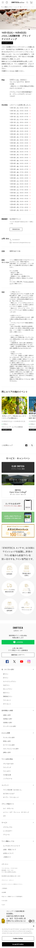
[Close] (33, 926)
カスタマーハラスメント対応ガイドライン (12, 884)
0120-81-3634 (14, 868)
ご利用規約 (4, 888)
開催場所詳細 (16, 229)
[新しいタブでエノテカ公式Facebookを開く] (7, 661)
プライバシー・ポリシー (8, 880)
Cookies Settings (18, 938)
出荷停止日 (10, 872)
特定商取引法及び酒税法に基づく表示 (11, 876)
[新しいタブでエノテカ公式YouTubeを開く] (21, 661)
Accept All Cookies (18, 944)
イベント (26, 7)
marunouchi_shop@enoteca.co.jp (21, 242)
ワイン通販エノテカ (6, 7)
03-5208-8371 (16, 239)
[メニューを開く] (3, 2)
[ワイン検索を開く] (27, 2)
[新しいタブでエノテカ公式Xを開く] (14, 661)
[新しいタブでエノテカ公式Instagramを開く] (28, 661)
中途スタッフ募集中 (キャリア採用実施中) (12, 896)
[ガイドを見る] (7, 2)
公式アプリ (21, 655)
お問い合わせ (5, 864)
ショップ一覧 (17, 7)
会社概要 (4, 892)
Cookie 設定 (4, 900)
